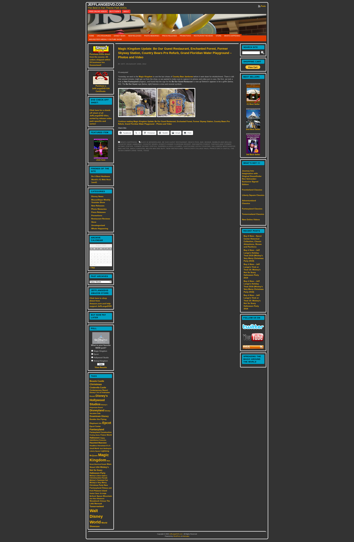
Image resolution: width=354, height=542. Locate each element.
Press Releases (169, 36)
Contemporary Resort (99, 390)
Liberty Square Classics (253, 195)
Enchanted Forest (201, 144)
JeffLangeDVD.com (106, 4)
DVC (100, 423)
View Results (101, 367)
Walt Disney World (96, 516)
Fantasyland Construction (101, 432)
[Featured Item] (101, 158)
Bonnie (208, 142)
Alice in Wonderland (151, 142)
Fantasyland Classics (252, 209)
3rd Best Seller (253, 154)
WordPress (177, 536)
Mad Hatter (123, 148)
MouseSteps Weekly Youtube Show (105, 39)
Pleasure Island (100, 491)
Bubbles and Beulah (221, 142)
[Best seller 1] (253, 102)
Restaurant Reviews (203, 36)
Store (218, 36)
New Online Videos (251, 219)
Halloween (95, 438)
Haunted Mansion (98, 443)
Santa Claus (94, 493)
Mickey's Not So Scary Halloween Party (99, 470)
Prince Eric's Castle (220, 148)
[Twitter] (253, 328)
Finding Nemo (95, 435)
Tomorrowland (97, 506)
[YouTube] (253, 342)
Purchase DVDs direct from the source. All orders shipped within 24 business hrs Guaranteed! (100, 59)
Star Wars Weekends (97, 498)
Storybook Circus (98, 501)
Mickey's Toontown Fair (99, 480)
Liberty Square (95, 451)
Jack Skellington (106, 448)
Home (91, 36)
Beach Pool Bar (196, 142)
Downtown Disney (99, 416)
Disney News (119, 36)
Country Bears (150, 144)
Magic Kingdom (100, 351)
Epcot (96, 354)
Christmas (96, 384)
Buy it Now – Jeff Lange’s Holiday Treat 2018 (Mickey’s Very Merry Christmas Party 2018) (254, 286)
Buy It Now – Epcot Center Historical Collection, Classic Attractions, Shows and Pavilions (253, 241)
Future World (106, 435)
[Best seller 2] (253, 127)
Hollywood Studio (101, 357)
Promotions (185, 36)
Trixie (146, 150)
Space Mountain (104, 496)
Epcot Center (95, 426)
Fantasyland (97, 429)
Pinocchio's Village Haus (196, 148)
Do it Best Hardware (100, 176)
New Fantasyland (174, 148)
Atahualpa (186, 536)
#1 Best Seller (253, 104)
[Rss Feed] (253, 348)
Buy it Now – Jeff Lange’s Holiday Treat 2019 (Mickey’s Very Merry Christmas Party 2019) (254, 255)
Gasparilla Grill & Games (170, 146)
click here (100, 160)
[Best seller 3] (253, 152)
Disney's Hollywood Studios (99, 400)
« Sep (92, 267)
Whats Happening (232, 36)
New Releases (134, 36)
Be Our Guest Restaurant (174, 142)
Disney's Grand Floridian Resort (175, 144)
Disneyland (97, 410)
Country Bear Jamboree (183, 77)
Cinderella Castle (98, 387)
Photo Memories (151, 36)
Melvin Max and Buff (155, 148)
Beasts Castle (97, 381)
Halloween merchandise (223, 146)
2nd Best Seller (253, 129)
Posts (263, 6)
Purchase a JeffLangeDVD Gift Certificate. (101, 88)
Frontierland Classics (252, 190)
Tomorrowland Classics (253, 214)
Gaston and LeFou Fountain (196, 146)
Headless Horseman (98, 446)
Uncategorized (104, 36)
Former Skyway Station (145, 146)
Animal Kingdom (101, 361)
